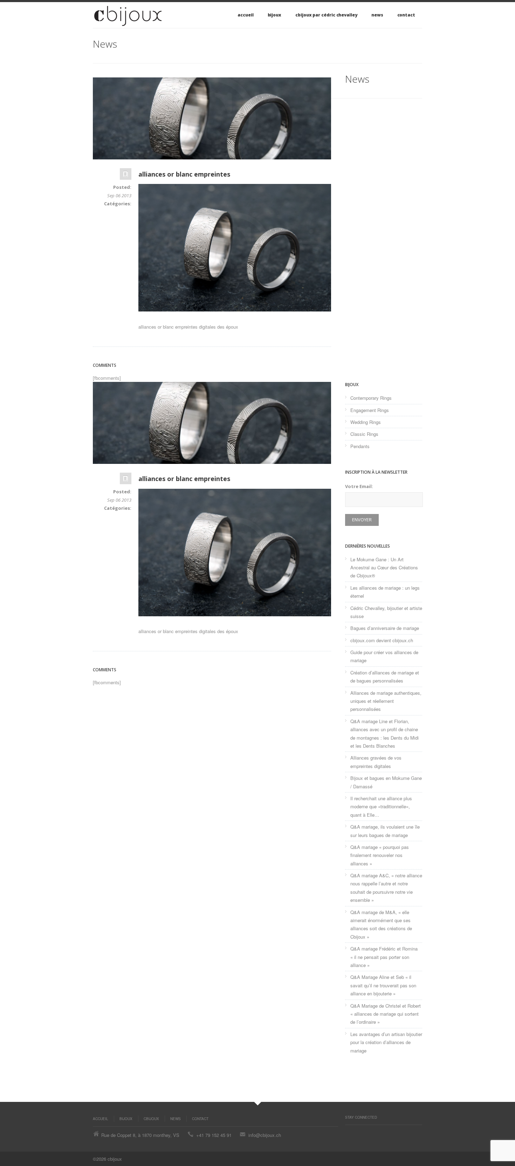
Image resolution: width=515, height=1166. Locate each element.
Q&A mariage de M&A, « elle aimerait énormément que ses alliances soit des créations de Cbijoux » (381, 924)
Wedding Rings (365, 422)
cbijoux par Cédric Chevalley (326, 15)
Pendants (360, 446)
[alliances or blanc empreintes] (212, 118)
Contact (406, 15)
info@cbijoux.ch (264, 1135)
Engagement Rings (369, 410)
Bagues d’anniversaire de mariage (384, 628)
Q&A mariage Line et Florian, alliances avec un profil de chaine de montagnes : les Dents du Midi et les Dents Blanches (384, 733)
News (377, 15)
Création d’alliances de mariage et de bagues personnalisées (384, 676)
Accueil (245, 15)
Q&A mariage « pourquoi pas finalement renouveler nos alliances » (379, 855)
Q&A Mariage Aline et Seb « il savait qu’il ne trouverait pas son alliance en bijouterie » (383, 985)
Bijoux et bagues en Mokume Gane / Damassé (386, 782)
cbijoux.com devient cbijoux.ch (381, 640)
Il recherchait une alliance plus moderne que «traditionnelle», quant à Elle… (381, 806)
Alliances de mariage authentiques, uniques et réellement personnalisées (385, 701)
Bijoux (275, 15)
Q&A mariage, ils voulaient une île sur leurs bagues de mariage (385, 830)
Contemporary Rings (371, 398)
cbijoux (151, 1118)
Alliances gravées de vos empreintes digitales (375, 761)
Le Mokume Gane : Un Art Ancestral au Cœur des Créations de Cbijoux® (384, 567)
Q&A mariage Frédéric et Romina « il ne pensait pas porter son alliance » (384, 956)
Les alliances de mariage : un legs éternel (385, 591)
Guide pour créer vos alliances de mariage (384, 656)
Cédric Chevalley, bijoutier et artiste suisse (386, 612)
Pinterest (348, 1132)
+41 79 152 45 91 (214, 1135)
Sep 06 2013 (119, 195)
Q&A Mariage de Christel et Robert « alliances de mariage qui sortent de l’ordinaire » (385, 1014)
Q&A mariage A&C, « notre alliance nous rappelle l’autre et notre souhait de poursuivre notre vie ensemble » (386, 887)
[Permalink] (125, 175)
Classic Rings (364, 434)
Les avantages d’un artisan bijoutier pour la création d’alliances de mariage (386, 1042)
